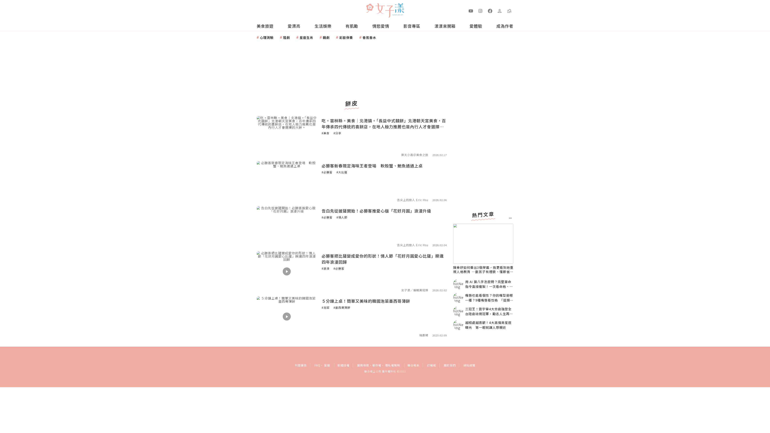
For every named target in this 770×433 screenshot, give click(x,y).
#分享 (337, 133)
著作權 (376, 365)
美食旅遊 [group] (265, 26)
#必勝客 (327, 172)
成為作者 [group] (504, 26)
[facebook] (490, 11)
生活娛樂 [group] (323, 26)
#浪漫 (325, 268)
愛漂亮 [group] (294, 26)
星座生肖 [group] (306, 37)
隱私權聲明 (392, 365)
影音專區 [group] (411, 26)
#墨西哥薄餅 (341, 308)
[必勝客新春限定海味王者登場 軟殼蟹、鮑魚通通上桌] (287, 181)
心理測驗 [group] (267, 37)
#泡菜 (325, 308)
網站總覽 (469, 365)
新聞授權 (343, 365)
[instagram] (480, 11)
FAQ (317, 365)
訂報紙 (431, 365)
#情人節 (341, 217)
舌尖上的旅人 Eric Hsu (412, 200)
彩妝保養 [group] (346, 37)
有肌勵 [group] (351, 26)
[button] (509, 11)
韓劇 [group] (326, 37)
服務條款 (363, 365)
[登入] (500, 11)
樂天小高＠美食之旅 (414, 155)
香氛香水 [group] (369, 37)
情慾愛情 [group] (380, 26)
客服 (327, 365)
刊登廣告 (301, 365)
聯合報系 (413, 365)
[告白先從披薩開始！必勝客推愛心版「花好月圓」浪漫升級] (287, 226)
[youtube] (471, 11)
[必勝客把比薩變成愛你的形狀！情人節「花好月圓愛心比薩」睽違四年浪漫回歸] (287, 271)
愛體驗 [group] (476, 26)
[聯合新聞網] (369, 8)
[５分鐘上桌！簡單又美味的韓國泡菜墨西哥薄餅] (287, 316)
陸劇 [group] (286, 37)
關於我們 (450, 365)
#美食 (325, 133)
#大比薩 (341, 172)
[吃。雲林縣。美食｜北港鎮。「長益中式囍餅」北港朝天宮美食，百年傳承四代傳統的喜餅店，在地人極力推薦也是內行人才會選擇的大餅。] (287, 136)
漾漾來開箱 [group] (445, 26)
